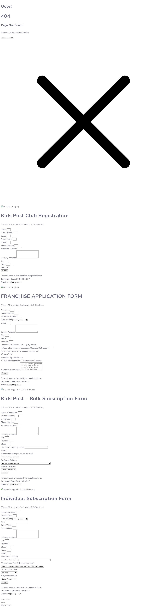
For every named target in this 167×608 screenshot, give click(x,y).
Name (4, 229)
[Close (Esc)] (9, 599)
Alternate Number (9, 248)
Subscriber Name (8, 512)
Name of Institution (9, 412)
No (11, 354)
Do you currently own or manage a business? (20, 351)
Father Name (7, 239)
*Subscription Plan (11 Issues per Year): (17, 563)
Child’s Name (7, 515)
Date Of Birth (7, 232)
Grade (4, 236)
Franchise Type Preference (12, 357)
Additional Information (10, 369)
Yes (5, 354)
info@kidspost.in (14, 282)
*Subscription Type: (9, 569)
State (3, 264)
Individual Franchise (12, 360)
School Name (7, 528)
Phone (4, 550)
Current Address (8, 332)
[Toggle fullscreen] (4, 599)
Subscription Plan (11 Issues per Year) (17, 453)
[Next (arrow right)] (4, 602)
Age (3, 522)
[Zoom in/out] (2, 599)
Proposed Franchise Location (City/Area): (18, 344)
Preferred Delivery (9, 460)
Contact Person (8, 415)
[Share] (7, 599)
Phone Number (7, 245)
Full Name (5, 310)
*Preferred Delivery (9, 556)
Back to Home (7, 37)
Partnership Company (32, 360)
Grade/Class (6, 525)
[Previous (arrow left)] (2, 602)
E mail (4, 242)
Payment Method (8, 466)
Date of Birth (6, 319)
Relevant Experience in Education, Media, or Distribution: (25, 348)
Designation (6, 419)
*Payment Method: (9, 575)
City (3, 261)
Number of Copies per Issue (13, 447)
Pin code (5, 267)
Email (3, 323)
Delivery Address (8, 257)
